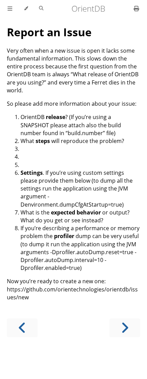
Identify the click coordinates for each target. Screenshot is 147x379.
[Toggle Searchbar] (41, 8)
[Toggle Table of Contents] (10, 8)
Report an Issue (49, 32)
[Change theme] (26, 8)
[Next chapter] (124, 327)
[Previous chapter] (22, 327)
